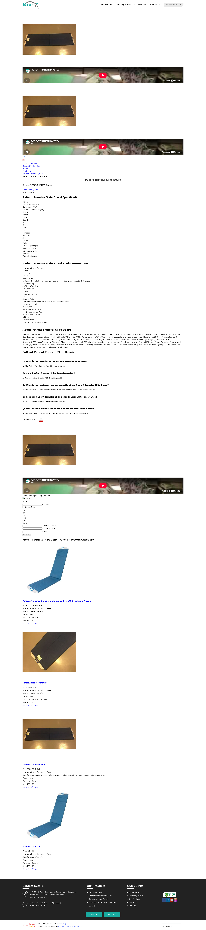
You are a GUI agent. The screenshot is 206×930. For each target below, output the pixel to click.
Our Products (140, 5)
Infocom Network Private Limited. (70, 926)
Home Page (106, 5)
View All (92, 906)
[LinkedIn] (168, 901)
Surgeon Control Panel (98, 899)
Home (25, 169)
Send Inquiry (31, 163)
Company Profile (123, 5)
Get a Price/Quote (30, 190)
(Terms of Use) (61, 924)
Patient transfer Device (35, 683)
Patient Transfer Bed (34, 764)
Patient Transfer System (33, 174)
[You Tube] (171, 901)
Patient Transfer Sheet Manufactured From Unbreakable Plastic (57, 601)
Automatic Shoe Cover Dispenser (102, 902)
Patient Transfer (31, 846)
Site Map (132, 906)
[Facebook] (164, 901)
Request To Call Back (32, 166)
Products (27, 171)
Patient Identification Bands (100, 896)
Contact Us (155, 5)
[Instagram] (175, 901)
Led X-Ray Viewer (96, 892)
